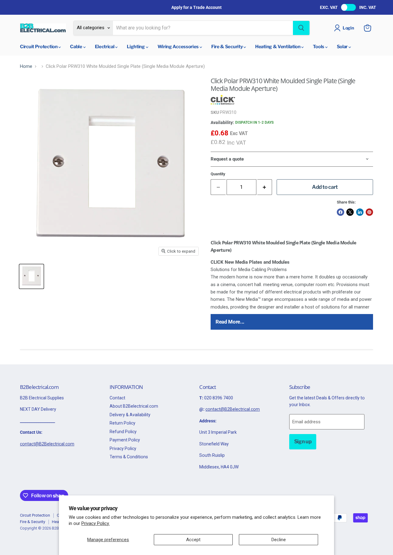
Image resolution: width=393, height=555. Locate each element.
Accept (193, 539)
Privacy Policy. (95, 523)
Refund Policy (123, 431)
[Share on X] (350, 212)
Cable (76, 46)
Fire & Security (227, 46)
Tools (319, 46)
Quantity (218, 174)
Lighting (136, 46)
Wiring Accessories (179, 46)
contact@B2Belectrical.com (47, 443)
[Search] (301, 28)
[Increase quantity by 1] (264, 187)
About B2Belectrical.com (134, 406)
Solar (342, 46)
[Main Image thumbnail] (31, 276)
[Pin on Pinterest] (369, 212)
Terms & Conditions (129, 456)
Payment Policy (125, 439)
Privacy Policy (123, 448)
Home (26, 66)
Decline (278, 539)
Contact (117, 397)
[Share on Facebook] (340, 212)
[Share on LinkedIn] (360, 212)
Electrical (105, 46)
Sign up (303, 441)
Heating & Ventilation (278, 46)
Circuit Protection (39, 46)
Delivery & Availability (130, 414)
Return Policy (122, 423)
